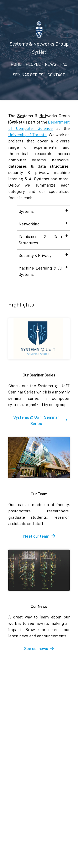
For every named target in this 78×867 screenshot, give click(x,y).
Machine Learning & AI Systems (40, 271)
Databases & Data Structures (40, 239)
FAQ (63, 64)
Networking (29, 223)
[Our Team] (39, 457)
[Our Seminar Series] (39, 339)
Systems (26, 211)
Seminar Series (28, 74)
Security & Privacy (35, 255)
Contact (56, 74)
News (50, 64)
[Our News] (39, 570)
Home (16, 64)
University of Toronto (27, 134)
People (33, 64)
